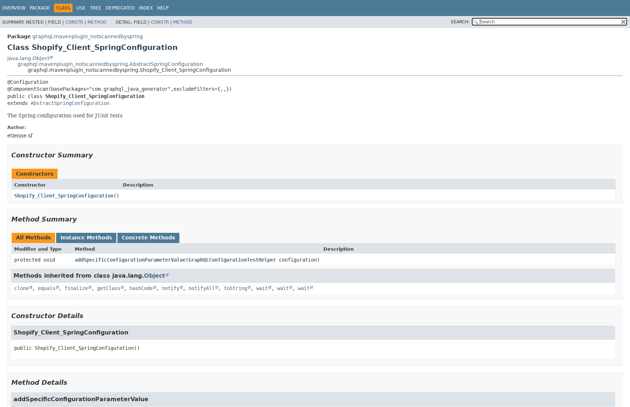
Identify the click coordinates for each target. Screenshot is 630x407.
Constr (74, 22)
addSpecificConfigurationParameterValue (130, 260)
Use (81, 8)
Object (154, 275)
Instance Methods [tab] (86, 237)
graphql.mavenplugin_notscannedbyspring (87, 36)
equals (46, 288)
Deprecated (120, 8)
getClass (108, 288)
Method (97, 22)
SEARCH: (460, 21)
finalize (76, 288)
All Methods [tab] (33, 237)
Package (40, 8)
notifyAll (201, 288)
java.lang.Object (28, 58)
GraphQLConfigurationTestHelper (232, 260)
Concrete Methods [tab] (148, 237)
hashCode (141, 288)
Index (146, 8)
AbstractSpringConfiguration (70, 103)
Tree (95, 8)
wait (262, 288)
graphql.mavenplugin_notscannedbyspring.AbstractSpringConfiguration (110, 64)
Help (162, 8)
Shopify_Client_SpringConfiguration (63, 196)
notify (170, 288)
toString (235, 288)
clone (21, 288)
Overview (14, 8)
